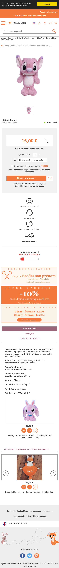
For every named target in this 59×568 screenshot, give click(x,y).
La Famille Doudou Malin (17, 511)
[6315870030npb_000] (29, 110)
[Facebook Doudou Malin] (22, 556)
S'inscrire (46, 511)
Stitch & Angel (13, 38)
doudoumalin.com (18, 523)
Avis (39, 23)
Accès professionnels (49, 12)
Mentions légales (30, 563)
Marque (29, 334)
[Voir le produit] (23, 430)
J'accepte (47, 4)
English (34, 23)
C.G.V (43, 563)
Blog (29, 516)
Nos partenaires (39, 516)
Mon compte (44, 23)
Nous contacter (19, 516)
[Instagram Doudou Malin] (36, 556)
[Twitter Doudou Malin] (29, 556)
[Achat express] (29, 430)
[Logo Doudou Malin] (17, 22)
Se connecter (35, 511)
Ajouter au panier (26, 178)
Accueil (3, 38)
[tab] (29, 329)
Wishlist (50, 23)
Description (29, 329)
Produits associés (30, 338)
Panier (55, 23)
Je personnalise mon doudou (31, 166)
